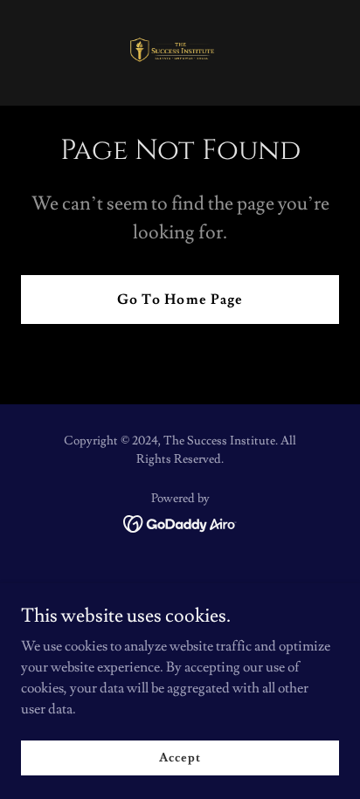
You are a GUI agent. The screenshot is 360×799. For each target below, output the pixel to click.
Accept (179, 757)
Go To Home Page (179, 299)
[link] (180, 53)
